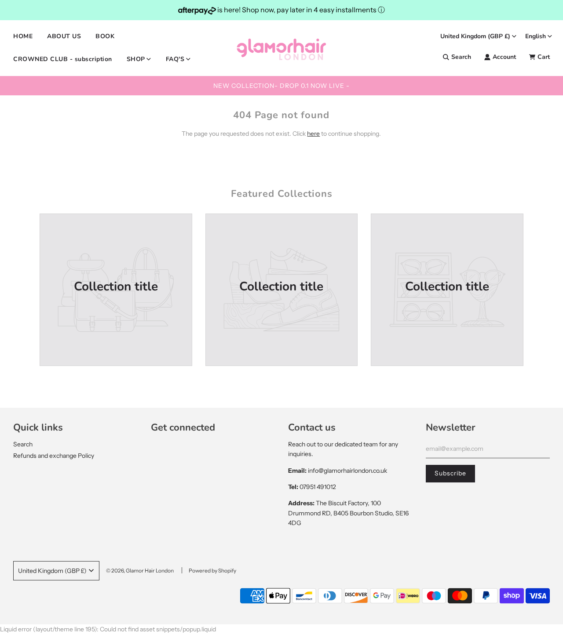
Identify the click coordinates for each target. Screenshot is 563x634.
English (535, 36)
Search (23, 444)
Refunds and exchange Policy (53, 456)
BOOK (104, 36)
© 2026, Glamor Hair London (140, 570)
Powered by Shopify (212, 570)
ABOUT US (64, 36)
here (313, 134)
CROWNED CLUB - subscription (62, 59)
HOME (23, 36)
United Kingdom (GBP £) (475, 36)
